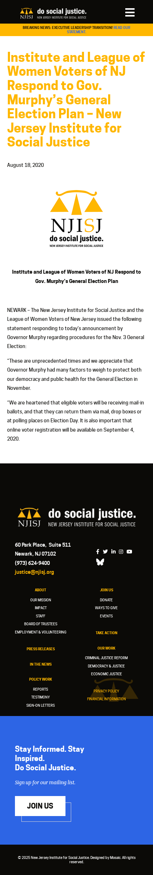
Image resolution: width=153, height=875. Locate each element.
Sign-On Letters (40, 705)
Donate (106, 600)
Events (106, 616)
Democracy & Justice (106, 666)
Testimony (40, 697)
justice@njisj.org (34, 572)
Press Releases (41, 649)
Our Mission (40, 600)
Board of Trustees (40, 624)
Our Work (106, 648)
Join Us (106, 590)
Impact (41, 608)
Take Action (106, 633)
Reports (40, 689)
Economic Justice (106, 674)
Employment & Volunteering (41, 632)
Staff (40, 616)
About (40, 590)
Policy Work (40, 679)
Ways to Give (106, 608)
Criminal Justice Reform (106, 658)
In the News (41, 664)
